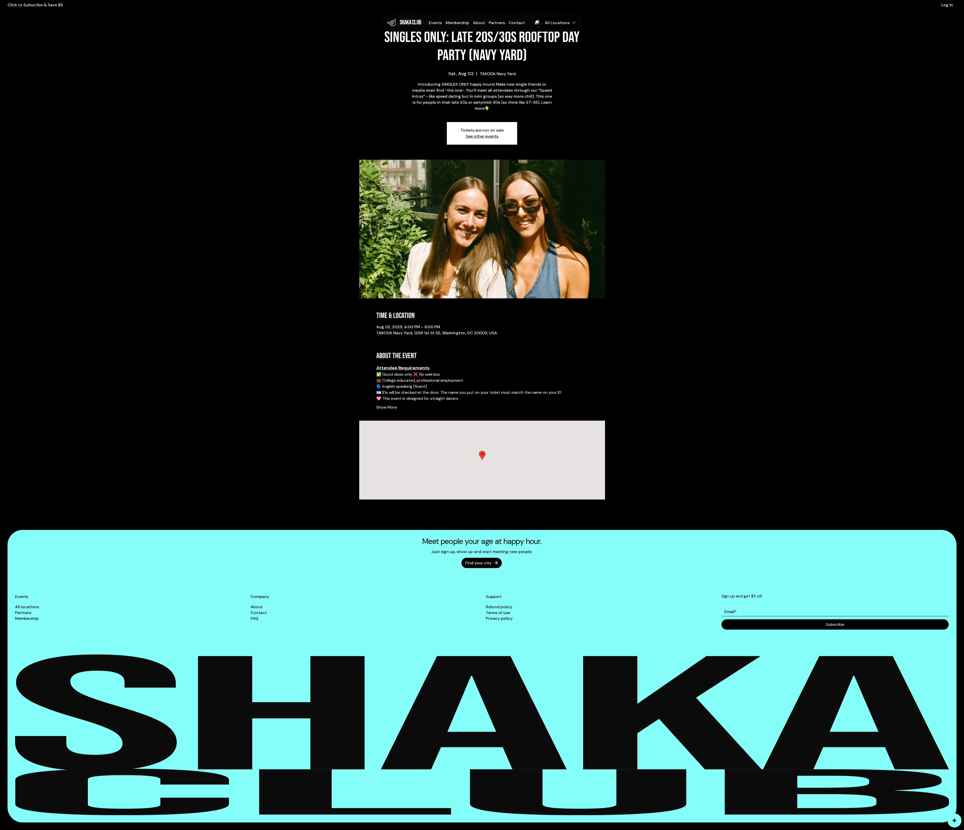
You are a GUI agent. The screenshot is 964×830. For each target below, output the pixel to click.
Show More (386, 407)
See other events (482, 136)
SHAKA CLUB (410, 22)
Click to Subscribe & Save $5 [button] (35, 5)
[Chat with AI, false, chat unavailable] (954, 820)
